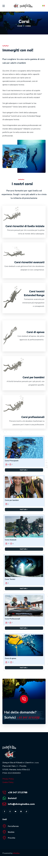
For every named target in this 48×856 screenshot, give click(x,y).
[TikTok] (26, 811)
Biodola (11, 832)
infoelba (16, 853)
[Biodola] (4, 832)
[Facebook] (4, 811)
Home (19, 26)
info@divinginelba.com (21, 804)
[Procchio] (4, 838)
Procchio (11, 838)
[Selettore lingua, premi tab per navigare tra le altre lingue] (43, 6)
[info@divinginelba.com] (4, 804)
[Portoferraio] (4, 826)
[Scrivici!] (4, 798)
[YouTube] (15, 811)
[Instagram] (10, 811)
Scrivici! (12, 798)
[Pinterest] (21, 811)
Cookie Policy (7, 782)
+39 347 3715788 (28, 717)
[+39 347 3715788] (4, 792)
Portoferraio (13, 826)
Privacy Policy (8, 779)
